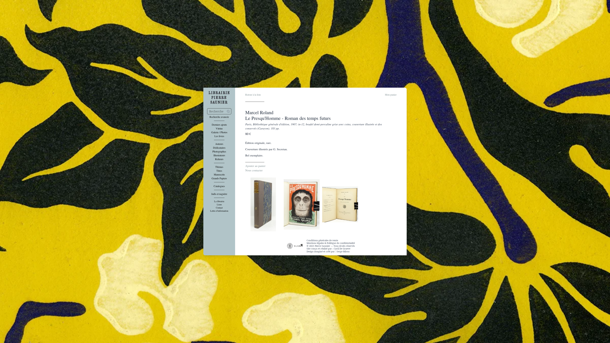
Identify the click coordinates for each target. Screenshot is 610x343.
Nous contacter (254, 170)
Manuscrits (219, 174)
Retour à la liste (253, 94)
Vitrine (219, 128)
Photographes (219, 151)
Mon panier (390, 94)
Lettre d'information (219, 211)
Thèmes (219, 167)
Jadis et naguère (219, 194)
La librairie (219, 201)
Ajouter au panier (255, 166)
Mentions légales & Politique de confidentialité (331, 243)
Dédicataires (219, 147)
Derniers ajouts (219, 124)
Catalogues (219, 186)
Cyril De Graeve (342, 248)
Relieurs (219, 159)
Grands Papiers (219, 178)
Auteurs (219, 144)
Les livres (219, 136)
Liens (219, 204)
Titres (219, 170)
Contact (219, 208)
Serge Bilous (343, 251)
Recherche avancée (219, 117)
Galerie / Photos (219, 132)
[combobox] (219, 111)
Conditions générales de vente (322, 240)
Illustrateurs (219, 155)
